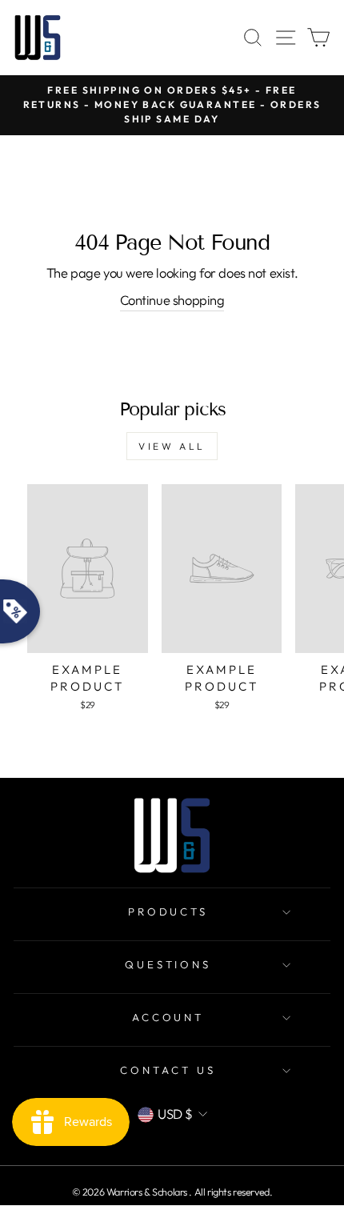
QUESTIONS (168, 964)
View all (172, 446)
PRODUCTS (168, 911)
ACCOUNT (168, 1017)
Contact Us (168, 1070)
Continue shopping (172, 299)
